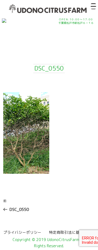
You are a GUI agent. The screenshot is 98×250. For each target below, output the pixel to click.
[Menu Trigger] (93, 6)
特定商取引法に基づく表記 (70, 232)
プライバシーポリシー (24, 232)
